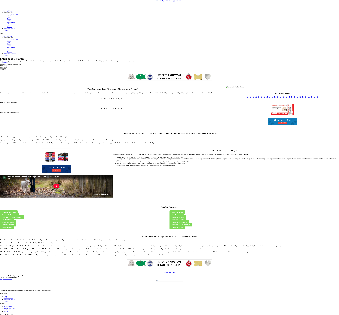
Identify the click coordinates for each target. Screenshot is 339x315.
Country (9, 27)
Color (8, 25)
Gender (9, 16)
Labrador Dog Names (169, 272)
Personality (10, 20)
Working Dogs (11, 22)
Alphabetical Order (12, 14)
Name (2, 65)
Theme (9, 19)
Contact (6, 30)
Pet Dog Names (8, 11)
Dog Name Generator (10, 28)
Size (8, 23)
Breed (8, 17)
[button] (169, 33)
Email (2, 67)
